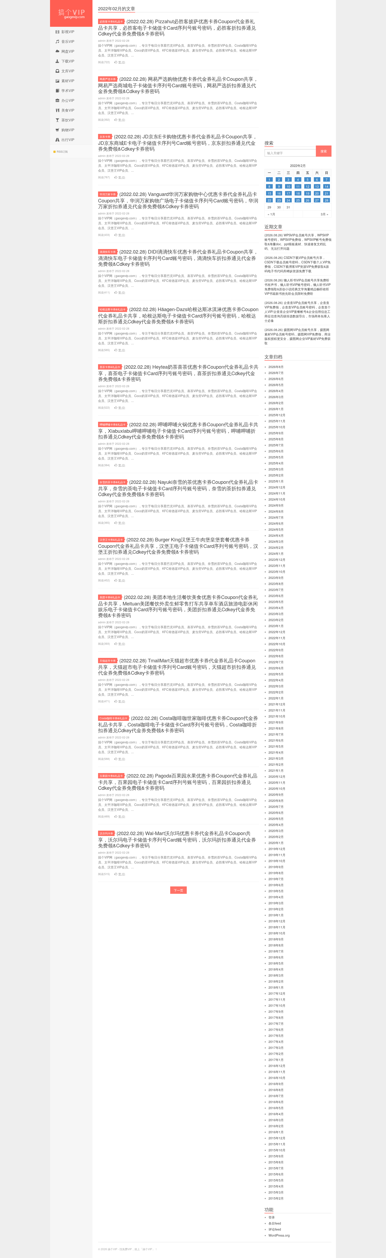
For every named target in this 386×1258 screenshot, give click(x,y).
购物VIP (67, 129)
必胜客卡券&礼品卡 (111, 21)
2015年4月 (276, 1186)
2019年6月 (276, 885)
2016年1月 (276, 1132)
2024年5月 (276, 529)
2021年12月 (277, 704)
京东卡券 (105, 136)
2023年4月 (276, 607)
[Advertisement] (297, 71)
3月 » (324, 214)
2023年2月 (276, 620)
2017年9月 (276, 1011)
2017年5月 (276, 1035)
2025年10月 (277, 427)
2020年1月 (276, 842)
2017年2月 (276, 1053)
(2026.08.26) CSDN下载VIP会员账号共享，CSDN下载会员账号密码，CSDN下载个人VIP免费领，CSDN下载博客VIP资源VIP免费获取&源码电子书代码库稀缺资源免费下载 (297, 264)
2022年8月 (276, 656)
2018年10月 (277, 933)
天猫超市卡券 (108, 660)
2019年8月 (276, 873)
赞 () (121, 62)
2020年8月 (276, 800)
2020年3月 (276, 830)
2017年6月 (276, 1029)
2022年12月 (277, 632)
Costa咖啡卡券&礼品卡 (113, 718)
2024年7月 (276, 517)
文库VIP (67, 70)
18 (298, 193)
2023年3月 (276, 613)
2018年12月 (277, 921)
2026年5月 (276, 385)
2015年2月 (276, 1198)
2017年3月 (276, 1047)
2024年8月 (276, 511)
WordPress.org (279, 1235)
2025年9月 (276, 433)
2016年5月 (276, 1108)
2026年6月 (276, 378)
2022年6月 (276, 668)
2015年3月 (276, 1192)
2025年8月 (276, 439)
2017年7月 (276, 1023)
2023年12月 (277, 559)
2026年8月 (276, 366)
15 (269, 193)
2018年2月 (276, 981)
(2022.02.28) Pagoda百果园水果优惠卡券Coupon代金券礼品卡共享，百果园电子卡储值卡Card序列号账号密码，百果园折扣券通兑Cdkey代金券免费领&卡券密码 (177, 781)
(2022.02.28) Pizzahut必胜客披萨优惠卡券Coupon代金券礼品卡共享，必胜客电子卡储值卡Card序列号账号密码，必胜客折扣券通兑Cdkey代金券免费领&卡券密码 (177, 27)
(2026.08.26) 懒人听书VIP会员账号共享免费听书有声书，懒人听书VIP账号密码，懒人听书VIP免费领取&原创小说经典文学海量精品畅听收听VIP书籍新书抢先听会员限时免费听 (297, 287)
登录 (272, 1217)
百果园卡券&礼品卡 (111, 776)
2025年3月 (276, 469)
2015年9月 (276, 1156)
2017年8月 (276, 1017)
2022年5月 (276, 674)
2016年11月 (277, 1071)
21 (326, 193)
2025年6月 (276, 451)
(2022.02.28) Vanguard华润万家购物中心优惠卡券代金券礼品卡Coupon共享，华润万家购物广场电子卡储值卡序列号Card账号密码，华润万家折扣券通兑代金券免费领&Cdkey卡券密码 (178, 200)
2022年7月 (276, 662)
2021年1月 (276, 770)
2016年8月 (276, 1089)
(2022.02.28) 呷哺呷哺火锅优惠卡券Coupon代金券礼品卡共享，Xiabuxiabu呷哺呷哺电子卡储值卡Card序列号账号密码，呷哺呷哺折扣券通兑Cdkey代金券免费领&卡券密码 (178, 430)
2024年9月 (276, 505)
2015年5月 (276, 1180)
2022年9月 (276, 650)
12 (307, 186)
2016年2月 (276, 1126)
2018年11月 (277, 927)
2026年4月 (276, 391)
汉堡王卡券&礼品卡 (111, 539)
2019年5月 (276, 891)
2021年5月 (276, 746)
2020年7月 (276, 806)
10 (288, 186)
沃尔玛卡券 (106, 833)
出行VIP (67, 139)
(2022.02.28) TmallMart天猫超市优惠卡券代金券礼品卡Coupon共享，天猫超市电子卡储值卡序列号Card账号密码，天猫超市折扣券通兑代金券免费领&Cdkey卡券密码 (177, 666)
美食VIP (67, 110)
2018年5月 (276, 963)
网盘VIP (67, 51)
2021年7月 (276, 734)
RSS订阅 (62, 151)
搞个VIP (71, 13)
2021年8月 (276, 728)
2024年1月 (276, 553)
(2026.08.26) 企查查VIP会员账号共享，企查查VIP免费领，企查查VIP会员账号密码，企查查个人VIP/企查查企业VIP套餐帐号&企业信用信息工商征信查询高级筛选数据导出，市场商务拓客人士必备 (297, 311)
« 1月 (271, 214)
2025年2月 (276, 475)
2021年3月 (276, 758)
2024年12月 (277, 487)
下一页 (178, 890)
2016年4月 (276, 1114)
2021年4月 (276, 752)
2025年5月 (276, 457)
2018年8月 (276, 945)
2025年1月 (276, 481)
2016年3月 (276, 1120)
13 (317, 186)
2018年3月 (276, 975)
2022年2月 (276, 692)
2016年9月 (276, 1083)
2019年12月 (277, 848)
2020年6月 (276, 812)
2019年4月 (276, 897)
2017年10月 (277, 1005)
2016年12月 (277, 1065)
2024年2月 (276, 547)
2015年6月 (276, 1174)
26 (307, 200)
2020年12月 (277, 776)
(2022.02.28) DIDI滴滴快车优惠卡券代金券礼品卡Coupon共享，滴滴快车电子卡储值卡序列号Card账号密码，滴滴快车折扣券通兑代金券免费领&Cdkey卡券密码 (178, 257)
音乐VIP (67, 41)
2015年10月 (277, 1150)
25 (298, 200)
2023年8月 (276, 583)
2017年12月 (277, 993)
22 (269, 200)
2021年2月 (276, 764)
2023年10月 (277, 571)
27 (317, 200)
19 (307, 193)
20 (317, 193)
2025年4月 (276, 463)
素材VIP (67, 80)
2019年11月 (277, 855)
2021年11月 (277, 710)
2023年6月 (276, 595)
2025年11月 (277, 421)
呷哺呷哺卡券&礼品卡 (113, 424)
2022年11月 (277, 638)
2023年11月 (277, 565)
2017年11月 (277, 999)
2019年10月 (277, 861)
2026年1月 (276, 409)
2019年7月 (276, 879)
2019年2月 (276, 909)
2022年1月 (276, 698)
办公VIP (67, 100)
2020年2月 (276, 836)
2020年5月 (276, 818)
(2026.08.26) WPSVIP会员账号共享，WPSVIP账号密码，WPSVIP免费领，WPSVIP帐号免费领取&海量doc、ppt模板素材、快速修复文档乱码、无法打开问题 (297, 242)
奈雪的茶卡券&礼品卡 (113, 482)
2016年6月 (276, 1102)
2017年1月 (276, 1059)
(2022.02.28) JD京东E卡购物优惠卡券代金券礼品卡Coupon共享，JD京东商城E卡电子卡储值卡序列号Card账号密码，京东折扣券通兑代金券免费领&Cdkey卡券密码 (177, 142)
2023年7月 (276, 589)
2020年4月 (276, 824)
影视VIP (67, 31)
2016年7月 (276, 1096)
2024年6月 (276, 523)
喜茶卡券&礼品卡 (110, 367)
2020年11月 (277, 782)
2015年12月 (277, 1138)
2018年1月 (276, 987)
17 (288, 193)
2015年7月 (276, 1168)
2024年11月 (277, 493)
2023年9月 (276, 577)
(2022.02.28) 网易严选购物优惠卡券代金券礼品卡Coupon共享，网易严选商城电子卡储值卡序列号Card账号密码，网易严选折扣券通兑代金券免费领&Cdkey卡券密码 (178, 84)
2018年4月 (276, 969)
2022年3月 (276, 686)
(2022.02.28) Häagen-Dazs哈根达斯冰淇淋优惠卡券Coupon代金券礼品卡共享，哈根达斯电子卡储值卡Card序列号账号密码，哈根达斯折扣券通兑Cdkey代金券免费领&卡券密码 (178, 315)
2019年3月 (276, 903)
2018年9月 (276, 939)
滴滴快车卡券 (108, 252)
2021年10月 (277, 716)
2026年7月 (276, 372)
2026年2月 (276, 403)
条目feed (275, 1223)
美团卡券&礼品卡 (110, 597)
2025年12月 (277, 415)
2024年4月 (276, 535)
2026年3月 (276, 397)
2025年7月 (276, 445)
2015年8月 (276, 1162)
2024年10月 (277, 499)
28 (326, 200)
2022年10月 (277, 644)
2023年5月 (276, 601)
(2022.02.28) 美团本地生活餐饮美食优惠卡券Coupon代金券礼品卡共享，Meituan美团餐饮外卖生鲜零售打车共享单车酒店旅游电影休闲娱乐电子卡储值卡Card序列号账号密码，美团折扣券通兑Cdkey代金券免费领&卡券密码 (178, 605)
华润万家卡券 (108, 194)
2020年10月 (277, 788)
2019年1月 (276, 915)
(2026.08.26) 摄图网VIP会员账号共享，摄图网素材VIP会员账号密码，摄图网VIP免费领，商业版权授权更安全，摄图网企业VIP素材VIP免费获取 (297, 336)
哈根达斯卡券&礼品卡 (113, 309)
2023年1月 (276, 626)
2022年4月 (276, 680)
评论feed (275, 1229)
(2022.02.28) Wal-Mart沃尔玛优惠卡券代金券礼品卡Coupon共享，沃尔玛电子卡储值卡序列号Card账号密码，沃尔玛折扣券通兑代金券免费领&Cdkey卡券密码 (177, 839)
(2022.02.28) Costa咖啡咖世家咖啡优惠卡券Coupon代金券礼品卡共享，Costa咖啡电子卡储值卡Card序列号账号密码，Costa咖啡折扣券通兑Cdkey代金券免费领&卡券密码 (178, 724)
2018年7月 (276, 951)
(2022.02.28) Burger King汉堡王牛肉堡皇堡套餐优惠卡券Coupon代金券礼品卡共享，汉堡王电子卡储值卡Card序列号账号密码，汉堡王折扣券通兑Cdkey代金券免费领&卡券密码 (178, 545)
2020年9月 (276, 794)
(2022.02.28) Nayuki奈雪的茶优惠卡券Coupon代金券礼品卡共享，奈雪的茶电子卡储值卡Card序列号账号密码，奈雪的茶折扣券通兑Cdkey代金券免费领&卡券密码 (178, 487)
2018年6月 (276, 957)
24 (288, 200)
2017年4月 (276, 1041)
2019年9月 (276, 867)
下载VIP (67, 61)
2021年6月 (276, 740)
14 (326, 186)
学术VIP (67, 90)
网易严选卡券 (108, 79)
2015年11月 (277, 1144)
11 (298, 186)
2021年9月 (276, 722)
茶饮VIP (67, 120)
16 (279, 193)
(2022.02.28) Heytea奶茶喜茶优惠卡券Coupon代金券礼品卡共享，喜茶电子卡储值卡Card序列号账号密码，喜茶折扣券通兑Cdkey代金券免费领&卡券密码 (178, 372)
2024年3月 (276, 541)
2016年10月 (277, 1077)
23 (279, 200)
